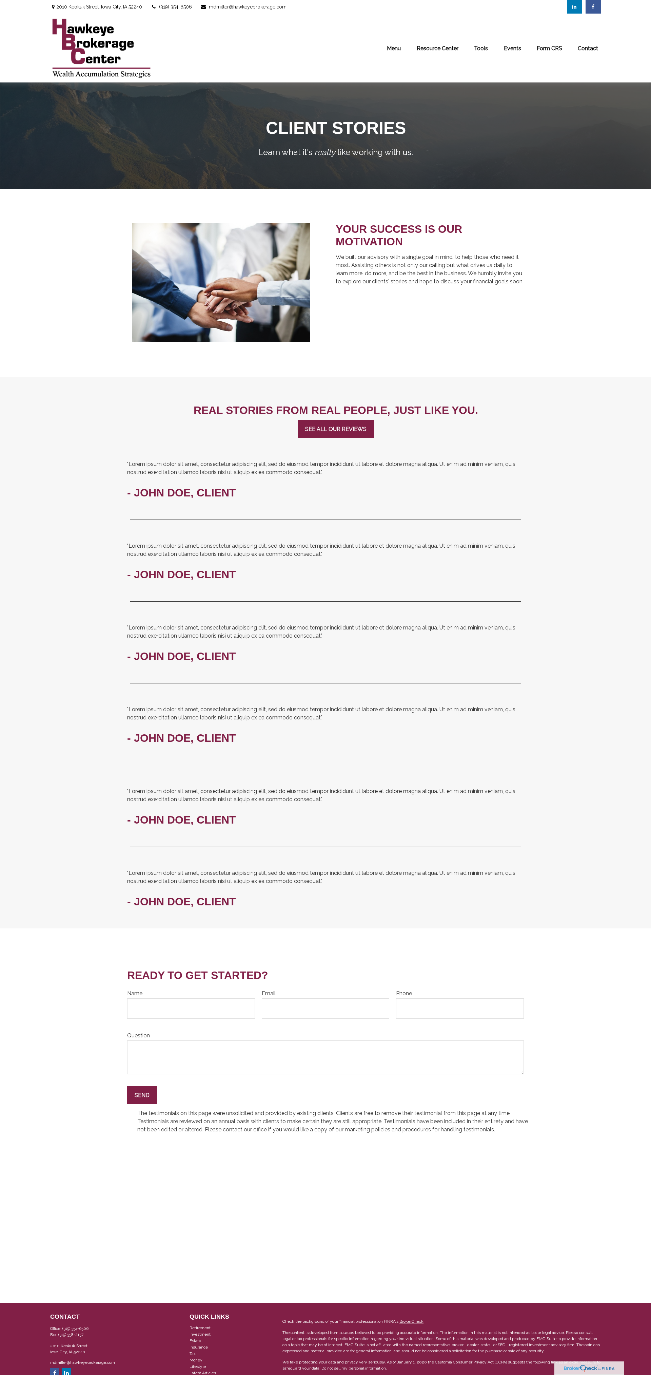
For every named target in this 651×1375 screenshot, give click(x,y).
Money (196, 1360)
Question (138, 1035)
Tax (193, 1353)
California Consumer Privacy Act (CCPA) (471, 1362)
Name (134, 993)
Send (142, 1095)
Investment (200, 1334)
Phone (404, 993)
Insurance (199, 1347)
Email (269, 993)
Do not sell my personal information (353, 1368)
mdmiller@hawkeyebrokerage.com (248, 7)
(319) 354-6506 (175, 7)
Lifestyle (198, 1366)
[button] (394, 48)
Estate (195, 1340)
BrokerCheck (411, 1321)
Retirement (200, 1327)
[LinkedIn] (574, 7)
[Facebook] (593, 7)
